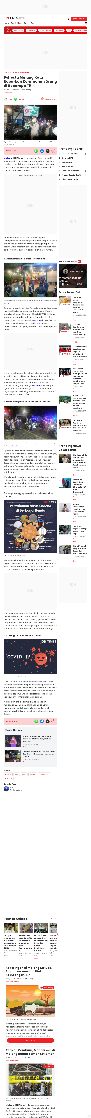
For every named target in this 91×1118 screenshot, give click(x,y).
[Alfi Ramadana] (6, 788)
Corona (38, 320)
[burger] (85, 23)
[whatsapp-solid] (36, 151)
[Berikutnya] (57, 934)
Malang (8, 158)
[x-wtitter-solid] (48, 151)
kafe (37, 385)
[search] (67, 18)
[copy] (53, 151)
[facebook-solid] (42, 151)
